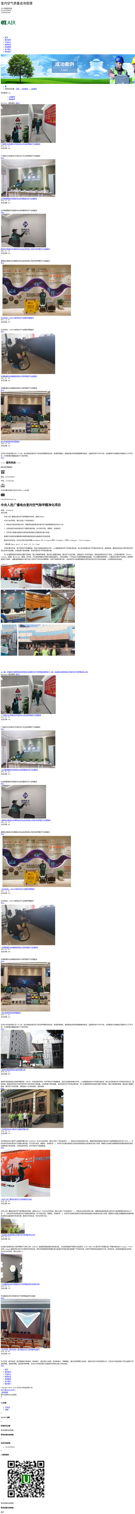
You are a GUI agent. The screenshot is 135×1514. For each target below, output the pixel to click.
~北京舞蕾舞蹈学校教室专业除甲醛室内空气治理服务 (19, 770)
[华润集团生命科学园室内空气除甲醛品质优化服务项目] (11, 1282)
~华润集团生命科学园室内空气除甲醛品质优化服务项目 (20, 1284)
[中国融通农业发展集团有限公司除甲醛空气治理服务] (28, 374)
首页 (6, 37)
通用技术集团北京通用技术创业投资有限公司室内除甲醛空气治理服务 (25, 249)
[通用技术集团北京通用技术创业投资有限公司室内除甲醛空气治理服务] (24, 247)
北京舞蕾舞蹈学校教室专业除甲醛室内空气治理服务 (19, 199)
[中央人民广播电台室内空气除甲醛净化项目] (25, 1197)
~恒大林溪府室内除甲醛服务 (11, 1013)
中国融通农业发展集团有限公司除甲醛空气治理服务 (19, 376)
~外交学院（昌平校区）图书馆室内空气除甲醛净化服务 (20, 1349)
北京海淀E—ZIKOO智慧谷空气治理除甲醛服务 (17, 318)
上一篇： (24, 672)
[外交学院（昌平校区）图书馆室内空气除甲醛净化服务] (25, 1348)
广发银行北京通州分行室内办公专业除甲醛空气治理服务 (20, 144)
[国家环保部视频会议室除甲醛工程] (32, 1068)
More (2, 158)
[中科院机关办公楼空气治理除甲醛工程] (32, 1127)
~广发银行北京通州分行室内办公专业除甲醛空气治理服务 (21, 715)
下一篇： (68, 672)
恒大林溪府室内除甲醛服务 (10, 441)
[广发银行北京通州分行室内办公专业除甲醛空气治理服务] (28, 142)
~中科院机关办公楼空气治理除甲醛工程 (15, 1129)
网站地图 (4, 1392)
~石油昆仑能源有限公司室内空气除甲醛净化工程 (18, 1235)
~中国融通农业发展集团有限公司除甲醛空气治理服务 (19, 947)
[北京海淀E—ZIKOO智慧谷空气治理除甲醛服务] (37, 316)
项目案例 (25, 89)
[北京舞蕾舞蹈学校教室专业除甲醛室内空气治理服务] (28, 197)
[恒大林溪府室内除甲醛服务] (25, 440)
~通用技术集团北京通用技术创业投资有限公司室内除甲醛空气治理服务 (26, 820)
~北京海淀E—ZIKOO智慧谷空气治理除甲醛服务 (18, 889)
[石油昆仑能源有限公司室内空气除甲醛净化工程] (13, 1233)
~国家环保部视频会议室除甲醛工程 (13, 1070)
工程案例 (33, 89)
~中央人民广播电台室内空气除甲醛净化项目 (16, 1199)
